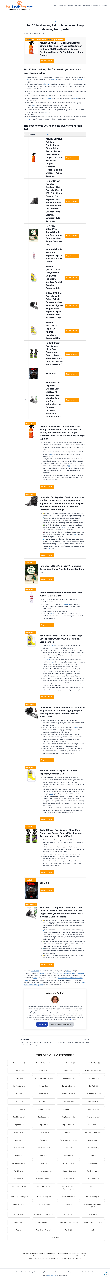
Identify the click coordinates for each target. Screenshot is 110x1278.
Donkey (68, 1132)
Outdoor (47, 84)
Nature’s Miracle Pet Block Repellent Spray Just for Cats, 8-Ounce (54, 255)
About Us (62, 6)
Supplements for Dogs (93, 1222)
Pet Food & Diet (68, 1171)
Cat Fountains (19, 1086)
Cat (33, 79)
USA (46, 112)
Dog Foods (44, 1117)
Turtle (68, 1230)
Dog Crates (93, 1109)
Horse (68, 1148)
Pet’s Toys (44, 1204)
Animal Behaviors (43, 1063)
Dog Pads (19, 1125)
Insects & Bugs (18, 1163)
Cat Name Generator (88, 1272)
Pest (33, 105)
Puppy (80, 79)
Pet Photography (43, 1179)
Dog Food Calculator (47, 1272)
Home (55, 6)
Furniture (54, 79)
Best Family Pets (51, 1275)
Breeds (19, 1078)
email (69, 1019)
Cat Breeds (68, 1078)
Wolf (93, 1230)
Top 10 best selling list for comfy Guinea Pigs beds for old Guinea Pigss (36, 1042)
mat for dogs (65, 527)
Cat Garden (35, 971)
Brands (68, 1070)
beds (49, 548)
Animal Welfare (93, 1063)
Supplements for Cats (68, 1222)
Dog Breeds (19, 1109)
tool (52, 662)
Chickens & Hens (93, 1094)
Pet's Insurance (19, 1186)
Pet (40, 77)
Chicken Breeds (68, 1094)
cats (49, 40)
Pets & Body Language (19, 1196)
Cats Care (43, 1094)
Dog (28, 79)
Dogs (28, 119)
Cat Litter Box (68, 1086)
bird (51, 794)
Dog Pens (43, 1125)
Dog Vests (93, 1125)
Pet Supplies (68, 1179)
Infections (68, 1155)
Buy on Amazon (46, 60)
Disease (43, 1101)
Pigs (68, 1204)
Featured (19, 1140)
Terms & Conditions (74, 6)
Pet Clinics (19, 1171)
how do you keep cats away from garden (71, 973)
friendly (75, 727)
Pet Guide (19, 1179)
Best (29, 40)
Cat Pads (93, 1086)
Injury (93, 1155)
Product (48, 134)
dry (69, 466)
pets (51, 454)
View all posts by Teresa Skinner (61, 1024)
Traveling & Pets (43, 1230)
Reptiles (68, 1214)
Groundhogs (93, 1140)
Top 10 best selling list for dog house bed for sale (73, 1042)
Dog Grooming (68, 1117)
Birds (43, 1070)
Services (18, 1222)
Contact (104, 6)
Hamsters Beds (43, 1148)
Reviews (93, 1214)
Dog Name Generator (74, 1272)
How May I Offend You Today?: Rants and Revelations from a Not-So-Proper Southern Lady (54, 235)
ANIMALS (51, 645)
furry (75, 534)
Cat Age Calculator (34, 1272)
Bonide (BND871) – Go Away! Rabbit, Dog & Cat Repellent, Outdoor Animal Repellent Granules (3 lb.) (61, 638)
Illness (43, 1155)
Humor (18, 1155)
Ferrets (43, 1140)
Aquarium (18, 1070)
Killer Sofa (51, 373)
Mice (44, 1163)
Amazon (41, 973)
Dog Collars (68, 1109)
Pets (93, 1186)
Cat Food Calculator (60, 1272)
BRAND (52, 613)
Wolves (56, 1238)
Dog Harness (93, 1117)
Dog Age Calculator (21, 1272)
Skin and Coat (43, 1222)
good (35, 978)
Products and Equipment (93, 1205)
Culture (19, 1101)
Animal (75, 98)
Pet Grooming (93, 1171)
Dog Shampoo (68, 1125)
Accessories (19, 1063)
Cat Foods (93, 1078)
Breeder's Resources (93, 1070)
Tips (19, 1230)
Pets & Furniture (68, 1196)
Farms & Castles (93, 1132)
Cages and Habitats (44, 1078)
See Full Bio (42, 1024)
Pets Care (18, 1204)
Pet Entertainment (44, 1171)
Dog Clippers (44, 1109)
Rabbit (49, 98)
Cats (54, 21)
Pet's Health (93, 1179)
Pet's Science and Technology (68, 1188)
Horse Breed (93, 1148)
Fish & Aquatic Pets (68, 1140)
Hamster (18, 1148)
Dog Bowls (93, 1101)
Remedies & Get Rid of (43, 1214)
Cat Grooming (43, 1086)
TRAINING (66, 604)
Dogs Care (44, 1132)
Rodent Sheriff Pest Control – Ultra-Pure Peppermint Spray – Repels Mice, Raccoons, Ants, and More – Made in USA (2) (62, 833)
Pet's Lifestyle (43, 1186)
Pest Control (93, 1163)
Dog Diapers (19, 1117)
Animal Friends (68, 1063)
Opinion (68, 1163)
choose (68, 971)
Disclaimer (86, 6)
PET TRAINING (48, 659)
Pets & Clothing (44, 1196)
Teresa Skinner (29, 33)
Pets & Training (93, 1196)
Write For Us (95, 6)
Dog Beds (69, 1101)
